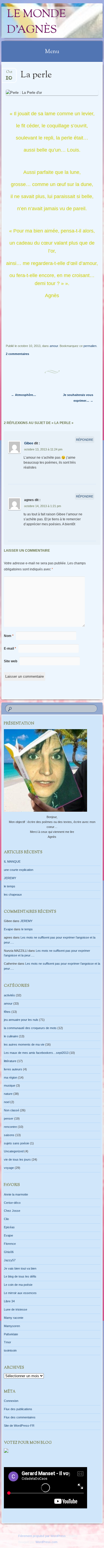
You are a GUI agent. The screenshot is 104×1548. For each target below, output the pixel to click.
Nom (9, 636)
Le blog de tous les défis (20, 1276)
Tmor (7, 1342)
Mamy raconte (13, 1317)
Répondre (84, 439)
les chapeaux (13, 894)
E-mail (10, 648)
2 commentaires (17, 353)
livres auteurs (13, 1069)
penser (8, 1118)
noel (6, 1102)
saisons (9, 1135)
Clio (6, 1219)
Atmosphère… (23, 394)
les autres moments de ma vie (24, 1044)
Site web (10, 661)
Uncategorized (14, 1151)
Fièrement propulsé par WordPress (42, 1536)
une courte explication (18, 869)
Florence (10, 1243)
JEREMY (10, 878)
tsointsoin (10, 1350)
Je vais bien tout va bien (20, 1268)
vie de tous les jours (17, 1159)
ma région (10, 1077)
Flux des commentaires (19, 1417)
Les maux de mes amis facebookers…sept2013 (36, 1052)
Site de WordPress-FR (19, 1425)
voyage (9, 1167)
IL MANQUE (12, 861)
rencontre (10, 1126)
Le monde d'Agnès (36, 22)
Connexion (11, 1400)
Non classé (11, 1110)
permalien (90, 346)
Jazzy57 (10, 1260)
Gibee (28, 443)
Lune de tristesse (15, 1309)
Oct (9, 74)
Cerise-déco (12, 1202)
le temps (9, 886)
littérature (10, 1061)
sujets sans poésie (16, 1143)
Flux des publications (18, 1409)
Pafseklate (11, 1334)
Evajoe (8, 929)
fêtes (7, 1011)
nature (8, 1093)
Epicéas (9, 1227)
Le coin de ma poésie (18, 1284)
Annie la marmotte (16, 1194)
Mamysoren (12, 1326)
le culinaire (11, 1036)
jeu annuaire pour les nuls (21, 1019)
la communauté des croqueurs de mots (30, 1028)
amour (54, 346)
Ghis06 (9, 1252)
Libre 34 (9, 1301)
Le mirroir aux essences (20, 1293)
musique (9, 1085)
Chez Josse (12, 1210)
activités (9, 995)
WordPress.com (46, 1542)
